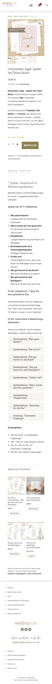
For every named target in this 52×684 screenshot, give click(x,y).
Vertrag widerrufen (14, 613)
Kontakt (10, 588)
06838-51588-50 (20, 642)
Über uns (10, 651)
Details (31, 556)
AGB (9, 596)
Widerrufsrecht (13, 609)
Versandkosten (24, 84)
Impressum (11, 664)
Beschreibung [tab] (12, 171)
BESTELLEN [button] (14, 513)
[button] (39, 23)
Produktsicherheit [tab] (25, 171)
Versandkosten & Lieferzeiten (18, 601)
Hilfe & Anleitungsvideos (16, 655)
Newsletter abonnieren (15, 660)
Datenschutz (12, 668)
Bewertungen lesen (14, 592)
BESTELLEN (30, 145)
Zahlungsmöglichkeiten (16, 605)
